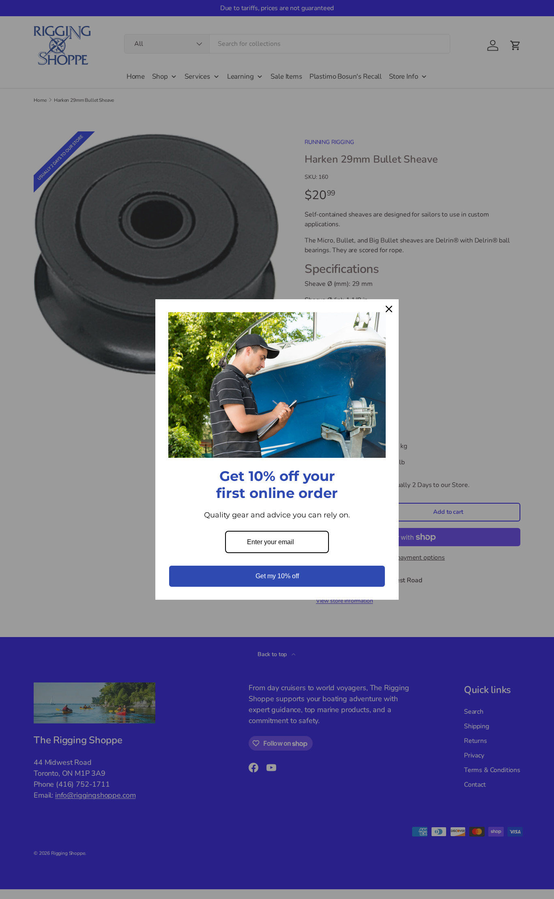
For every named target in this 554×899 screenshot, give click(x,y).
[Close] (389, 309)
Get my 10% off (277, 576)
